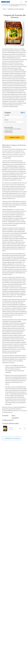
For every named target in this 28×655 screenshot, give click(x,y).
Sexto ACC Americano (11, 428)
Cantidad (6, 115)
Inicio (4, 9)
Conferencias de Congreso (16, 9)
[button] (15, 33)
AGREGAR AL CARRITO (14, 137)
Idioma (6, 120)
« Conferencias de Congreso (12, 438)
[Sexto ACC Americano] (5, 428)
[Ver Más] (24, 428)
